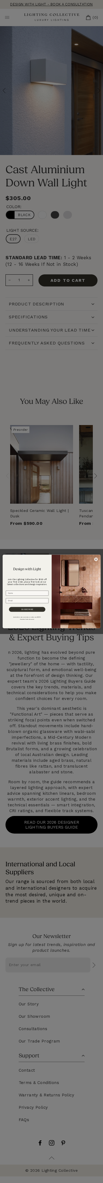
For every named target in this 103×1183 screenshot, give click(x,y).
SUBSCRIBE (27, 609)
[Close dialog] (95, 559)
